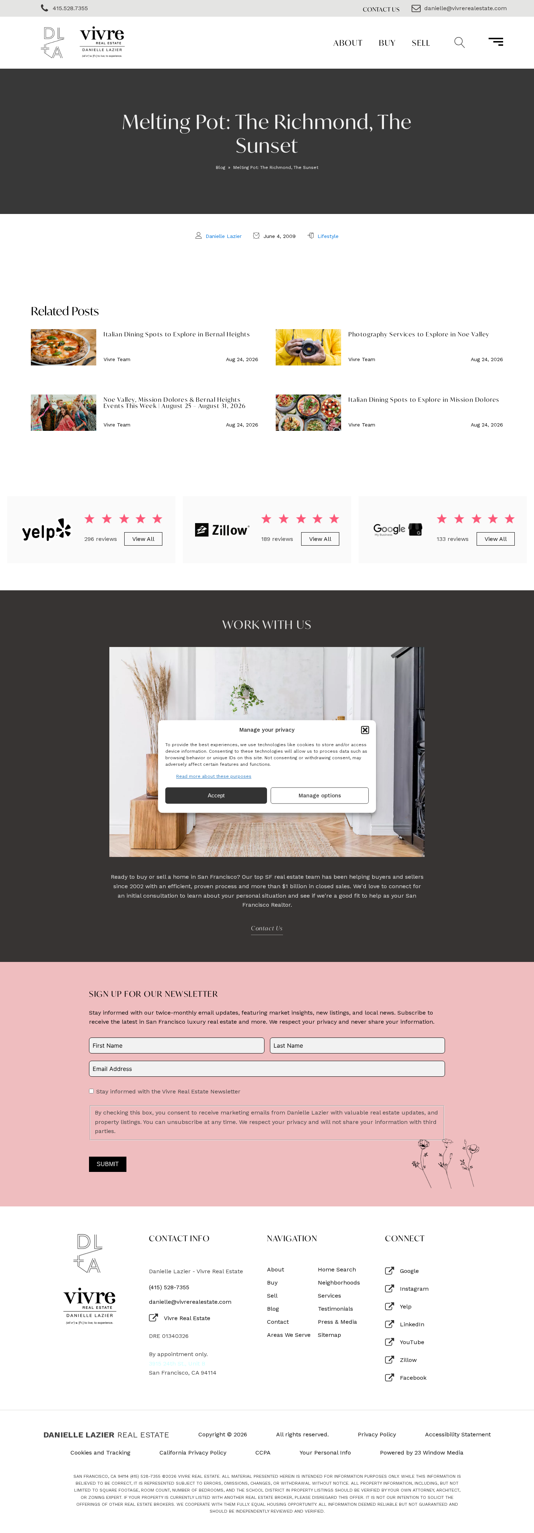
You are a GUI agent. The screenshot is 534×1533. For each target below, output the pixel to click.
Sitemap (329, 1335)
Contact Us (381, 9)
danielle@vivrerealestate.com (190, 1302)
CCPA (263, 1453)
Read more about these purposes (213, 776)
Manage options (320, 795)
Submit (108, 1164)
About (348, 42)
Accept (216, 795)
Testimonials (335, 1309)
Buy (387, 42)
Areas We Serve (289, 1335)
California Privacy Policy (192, 1453)
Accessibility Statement (458, 1434)
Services (329, 1296)
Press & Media (337, 1322)
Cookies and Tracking (100, 1453)
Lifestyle (328, 236)
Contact (278, 1322)
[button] (365, 729)
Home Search (337, 1270)
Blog (220, 167)
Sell (421, 42)
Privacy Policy (377, 1434)
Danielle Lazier (224, 236)
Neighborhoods (339, 1283)
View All (143, 538)
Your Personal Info (325, 1453)
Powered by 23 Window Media (422, 1453)
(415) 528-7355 (169, 1287)
